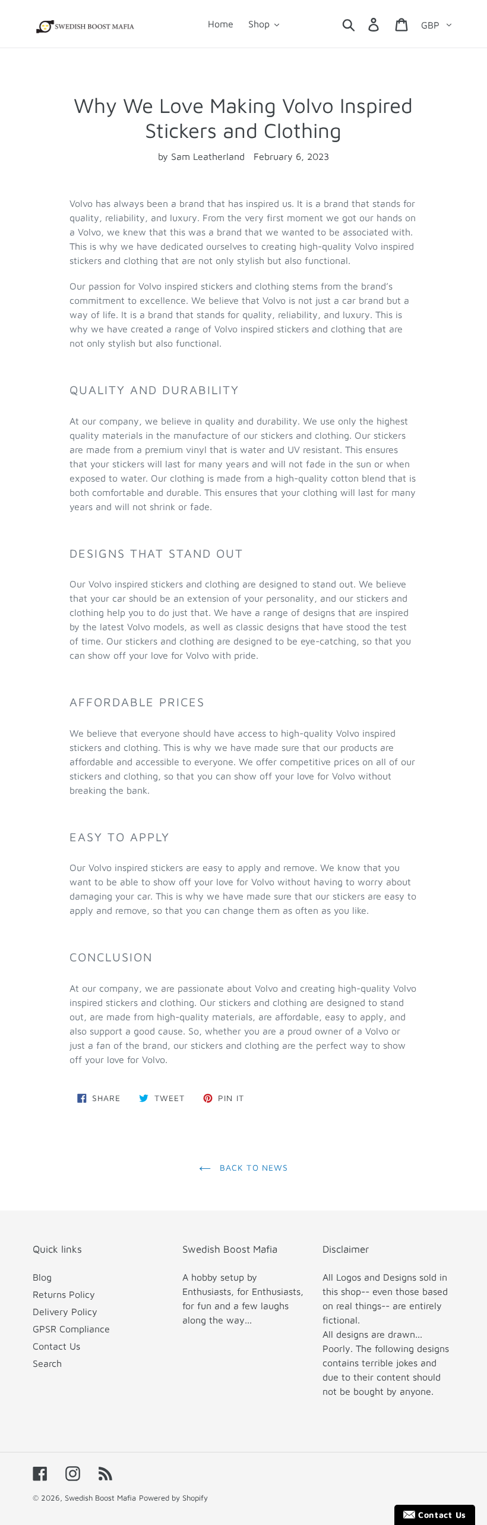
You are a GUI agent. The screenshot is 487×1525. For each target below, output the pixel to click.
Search (47, 1363)
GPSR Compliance (71, 1328)
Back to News (253, 1167)
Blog (42, 1277)
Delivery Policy (65, 1311)
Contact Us (56, 1346)
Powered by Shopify (173, 1497)
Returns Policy (64, 1294)
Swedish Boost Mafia (100, 1497)
